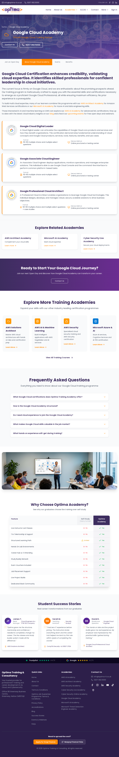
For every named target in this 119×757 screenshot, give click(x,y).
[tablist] (59, 62)
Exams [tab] (57, 62)
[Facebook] (92, 685)
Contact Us (10, 45)
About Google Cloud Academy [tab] (37, 62)
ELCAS (83, 9)
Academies (70, 9)
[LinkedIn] (102, 685)
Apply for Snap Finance (45, 742)
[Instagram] (97, 685)
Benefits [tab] (69, 62)
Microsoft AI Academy (43, 106)
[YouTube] (108, 685)
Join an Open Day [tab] (12, 62)
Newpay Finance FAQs (73, 742)
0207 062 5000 (100, 680)
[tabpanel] (59, 143)
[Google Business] (93, 690)
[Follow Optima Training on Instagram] (113, 3)
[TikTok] (113, 685)
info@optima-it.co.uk (102, 676)
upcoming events (76, 113)
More (103, 9)
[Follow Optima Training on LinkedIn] (116, 3)
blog (52, 113)
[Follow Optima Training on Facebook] (110, 3)
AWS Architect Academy (92, 103)
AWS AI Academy (72, 111)
